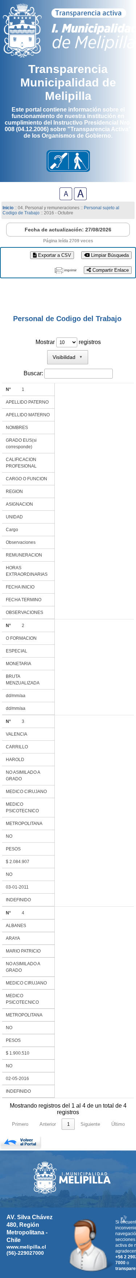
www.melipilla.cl (26, 1247)
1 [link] (68, 1124)
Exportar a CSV (54, 255)
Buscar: (33, 373)
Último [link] (118, 1124)
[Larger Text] (80, 198)
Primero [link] (20, 1124)
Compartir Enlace (110, 270)
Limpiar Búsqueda (109, 255)
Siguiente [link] (90, 1124)
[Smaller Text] (65, 198)
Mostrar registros (68, 342)
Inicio (8, 207)
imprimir (70, 270)
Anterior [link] (48, 1124)
